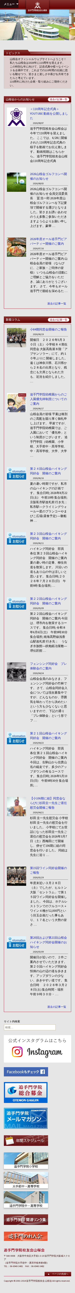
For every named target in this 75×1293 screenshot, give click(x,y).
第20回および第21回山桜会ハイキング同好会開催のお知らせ (48, 942)
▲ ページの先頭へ (58, 1273)
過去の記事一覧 (58, 99)
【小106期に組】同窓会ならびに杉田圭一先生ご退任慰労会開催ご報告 (48, 802)
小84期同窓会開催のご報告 (48, 329)
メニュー (9, 4)
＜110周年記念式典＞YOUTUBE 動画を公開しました (49, 113)
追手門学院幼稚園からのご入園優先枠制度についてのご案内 (48, 398)
